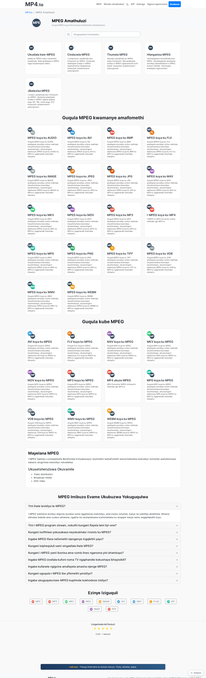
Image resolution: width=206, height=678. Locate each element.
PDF (112, 609)
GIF (171, 601)
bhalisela (175, 4)
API (132, 4)
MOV (86, 601)
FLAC (154, 601)
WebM (104, 601)
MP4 (98, 4)
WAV (137, 601)
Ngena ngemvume (157, 4)
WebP (95, 609)
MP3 (52, 601)
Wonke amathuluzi (114, 4)
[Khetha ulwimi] (127, 4)
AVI (121, 601)
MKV (69, 601)
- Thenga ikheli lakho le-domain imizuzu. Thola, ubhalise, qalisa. (103, 667)
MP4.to (29, 12)
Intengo (141, 4)
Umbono (197, 673)
